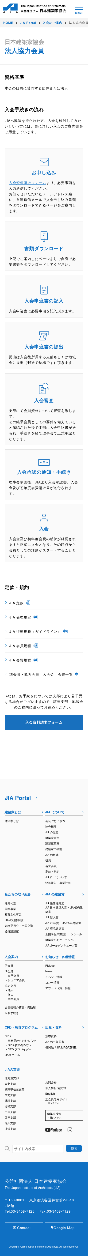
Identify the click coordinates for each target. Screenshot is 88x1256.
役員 (48, 860)
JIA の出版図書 (54, 1042)
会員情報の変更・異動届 (20, 1007)
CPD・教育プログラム (21, 1027)
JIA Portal (18, 798)
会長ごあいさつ (55, 821)
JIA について (55, 812)
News (49, 971)
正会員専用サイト (56, 1101)
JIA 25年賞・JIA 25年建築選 (63, 923)
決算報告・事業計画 (58, 883)
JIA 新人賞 (51, 917)
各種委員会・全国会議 (19, 926)
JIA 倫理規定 (20, 617)
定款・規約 (52, 871)
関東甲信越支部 (14, 1089)
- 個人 (9, 994)
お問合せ (51, 1082)
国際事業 (10, 909)
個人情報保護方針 (56, 1088)
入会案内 (11, 956)
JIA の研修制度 (14, 920)
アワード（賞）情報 (58, 988)
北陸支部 (10, 1100)
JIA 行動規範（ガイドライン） (35, 631)
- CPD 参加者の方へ (18, 1045)
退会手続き (12, 1013)
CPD (8, 1036)
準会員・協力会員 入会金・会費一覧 (41, 674)
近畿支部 (10, 1106)
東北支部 (10, 1084)
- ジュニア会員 (15, 980)
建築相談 (10, 903)
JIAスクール (12, 1055)
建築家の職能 (53, 849)
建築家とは (13, 812)
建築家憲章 (52, 838)
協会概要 (51, 826)
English (50, 1093)
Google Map (64, 1227)
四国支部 (10, 1117)
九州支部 (10, 1123)
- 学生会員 (12, 999)
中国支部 (10, 1112)
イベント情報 (53, 977)
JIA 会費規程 (20, 659)
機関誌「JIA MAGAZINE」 (62, 1047)
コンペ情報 (52, 982)
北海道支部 (12, 1078)
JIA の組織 (51, 854)
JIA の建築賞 (55, 894)
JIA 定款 (16, 602)
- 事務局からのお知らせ (21, 1040)
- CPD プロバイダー (18, 1049)
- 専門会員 (12, 975)
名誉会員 (51, 866)
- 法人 (9, 990)
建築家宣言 (52, 843)
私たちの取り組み (18, 894)
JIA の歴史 (51, 832)
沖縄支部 (10, 1129)
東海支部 (10, 1095)
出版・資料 (53, 1027)
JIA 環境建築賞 (54, 928)
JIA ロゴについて (56, 877)
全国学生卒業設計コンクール (63, 934)
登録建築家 (12, 931)
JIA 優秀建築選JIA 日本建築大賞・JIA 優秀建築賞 (64, 907)
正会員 (9, 965)
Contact (24, 1227)
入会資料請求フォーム (27, 182)
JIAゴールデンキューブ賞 (61, 945)
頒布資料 (51, 1036)
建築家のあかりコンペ (59, 940)
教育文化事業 (13, 914)
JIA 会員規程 (20, 645)
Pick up (50, 965)
